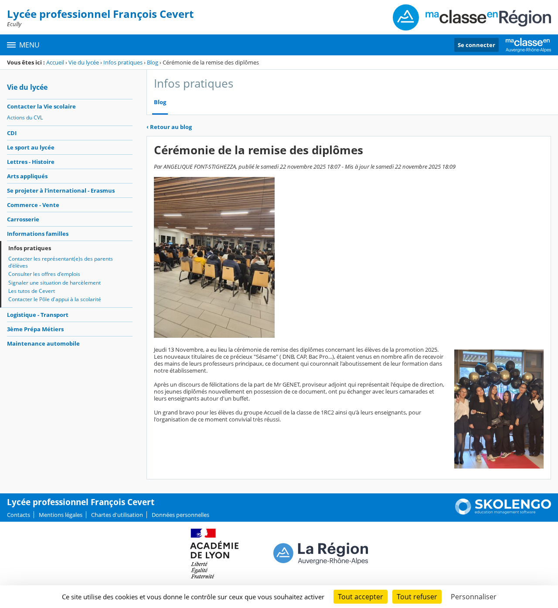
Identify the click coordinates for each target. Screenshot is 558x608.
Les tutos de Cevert (31, 291)
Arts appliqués (27, 176)
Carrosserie (23, 219)
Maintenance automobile (43, 343)
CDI (12, 133)
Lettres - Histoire (30, 162)
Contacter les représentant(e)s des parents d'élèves (60, 262)
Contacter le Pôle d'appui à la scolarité (54, 299)
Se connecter (476, 45)
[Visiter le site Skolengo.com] (503, 512)
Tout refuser (417, 596)
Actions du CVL (25, 117)
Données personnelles (180, 514)
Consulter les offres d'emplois (44, 274)
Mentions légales (60, 514)
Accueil (55, 62)
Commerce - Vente (33, 205)
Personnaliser (474, 596)
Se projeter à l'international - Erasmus (61, 190)
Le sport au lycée (30, 147)
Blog (152, 62)
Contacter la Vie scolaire (41, 106)
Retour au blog (169, 127)
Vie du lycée (83, 62)
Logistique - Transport (37, 315)
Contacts (18, 514)
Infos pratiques (123, 62)
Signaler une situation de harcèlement (54, 282)
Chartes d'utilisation (117, 514)
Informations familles (37, 234)
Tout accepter (360, 596)
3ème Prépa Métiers (35, 329)
